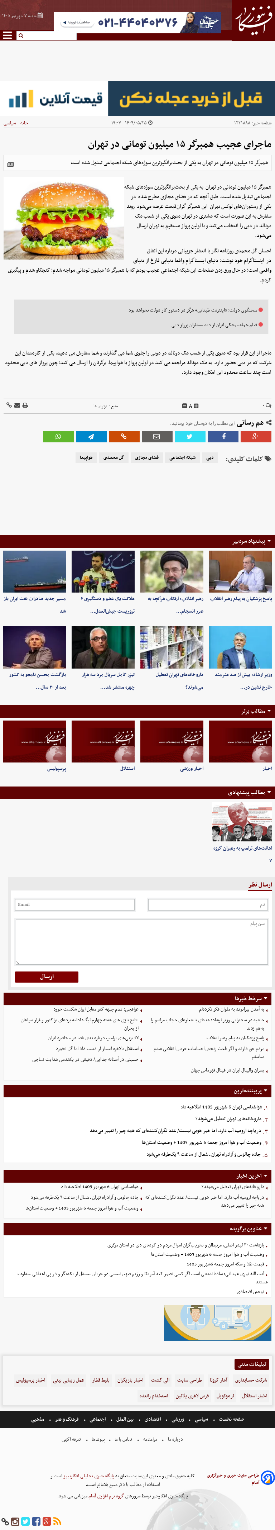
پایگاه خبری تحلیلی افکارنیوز (88, 1476)
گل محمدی (113, 458)
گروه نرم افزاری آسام (105, 1496)
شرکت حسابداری (251, 1380)
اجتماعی (97, 1419)
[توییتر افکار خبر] (25, 1521)
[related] (10, 164)
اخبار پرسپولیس (30, 1380)
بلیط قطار (101, 1380)
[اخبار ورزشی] (171, 741)
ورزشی (177, 1419)
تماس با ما (123, 1439)
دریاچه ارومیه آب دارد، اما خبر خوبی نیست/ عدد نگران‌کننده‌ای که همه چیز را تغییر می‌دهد (175, 1130)
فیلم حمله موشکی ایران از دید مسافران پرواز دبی (214, 325)
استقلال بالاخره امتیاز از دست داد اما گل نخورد (97, 1049)
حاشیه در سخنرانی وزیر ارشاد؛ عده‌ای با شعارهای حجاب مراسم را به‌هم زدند (207, 1024)
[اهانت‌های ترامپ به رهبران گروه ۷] (242, 822)
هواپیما (86, 458)
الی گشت (160, 1380)
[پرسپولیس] (34, 741)
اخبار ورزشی (191, 769)
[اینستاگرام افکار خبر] (15, 1521)
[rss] (57, 1521)
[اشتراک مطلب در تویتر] (190, 436)
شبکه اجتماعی (182, 458)
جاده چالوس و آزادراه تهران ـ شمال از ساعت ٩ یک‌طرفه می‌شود (203, 1154)
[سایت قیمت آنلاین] (137, 98)
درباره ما (175, 1439)
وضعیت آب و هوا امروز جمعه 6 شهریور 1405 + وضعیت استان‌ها (201, 1142)
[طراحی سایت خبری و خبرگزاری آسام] (268, 1478)
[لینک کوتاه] (9, 406)
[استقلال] (103, 741)
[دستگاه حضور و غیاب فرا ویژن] (217, 1339)
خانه (24, 123)
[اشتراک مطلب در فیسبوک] (223, 436)
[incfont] (196, 406)
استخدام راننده (154, 1396)
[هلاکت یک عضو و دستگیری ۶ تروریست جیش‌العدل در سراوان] (103, 572)
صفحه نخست (231, 1419)
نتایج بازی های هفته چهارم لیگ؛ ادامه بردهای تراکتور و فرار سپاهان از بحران (80, 1024)
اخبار (267, 769)
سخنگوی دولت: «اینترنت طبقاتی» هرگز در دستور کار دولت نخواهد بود (193, 310)
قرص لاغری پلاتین (192, 1396)
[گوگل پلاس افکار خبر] (47, 1521)
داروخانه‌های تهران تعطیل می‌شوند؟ (228, 1119)
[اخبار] (240, 741)
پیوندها (98, 1439)
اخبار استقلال (254, 1396)
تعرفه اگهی (72, 1439)
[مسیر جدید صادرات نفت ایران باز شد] (34, 572)
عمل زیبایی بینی (68, 1380)
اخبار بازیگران (130, 1380)
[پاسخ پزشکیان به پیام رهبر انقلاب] (240, 572)
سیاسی (10, 123)
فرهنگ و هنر (67, 1419)
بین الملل (125, 1419)
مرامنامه (150, 1439)
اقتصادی (153, 1419)
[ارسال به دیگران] (16, 406)
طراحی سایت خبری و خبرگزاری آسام (233, 1479)
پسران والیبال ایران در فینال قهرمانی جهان (227, 1070)
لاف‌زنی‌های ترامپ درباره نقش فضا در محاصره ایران (93, 1038)
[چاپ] (24, 406)
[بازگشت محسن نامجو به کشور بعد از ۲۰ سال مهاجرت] (34, 647)
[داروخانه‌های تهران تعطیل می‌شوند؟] (171, 647)
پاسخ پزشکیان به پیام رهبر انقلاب (241, 599)
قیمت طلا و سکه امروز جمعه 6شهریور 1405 (225, 1264)
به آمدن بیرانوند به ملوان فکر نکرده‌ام (231, 1009)
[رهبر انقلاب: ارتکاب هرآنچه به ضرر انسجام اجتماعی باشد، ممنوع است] (171, 572)
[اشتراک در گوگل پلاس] (256, 436)
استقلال (127, 769)
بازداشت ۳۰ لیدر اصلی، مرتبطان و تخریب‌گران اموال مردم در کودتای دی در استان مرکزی (185, 1245)
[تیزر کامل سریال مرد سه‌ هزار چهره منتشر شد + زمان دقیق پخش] (103, 647)
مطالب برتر (253, 711)
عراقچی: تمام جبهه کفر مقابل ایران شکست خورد (96, 1009)
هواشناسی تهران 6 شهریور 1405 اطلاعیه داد (221, 1107)
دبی (210, 458)
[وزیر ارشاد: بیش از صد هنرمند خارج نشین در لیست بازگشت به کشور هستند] (240, 647)
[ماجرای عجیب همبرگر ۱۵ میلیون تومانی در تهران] (91, 436)
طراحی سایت (189, 1380)
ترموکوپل (225, 1396)
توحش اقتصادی (250, 1292)
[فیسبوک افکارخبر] (36, 1521)
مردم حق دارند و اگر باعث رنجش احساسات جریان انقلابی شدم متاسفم (209, 1053)
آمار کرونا (218, 1380)
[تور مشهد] (137, 32)
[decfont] (184, 406)
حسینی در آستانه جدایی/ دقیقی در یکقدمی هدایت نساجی (85, 1059)
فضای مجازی (147, 458)
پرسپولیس (56, 769)
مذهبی (38, 1419)
